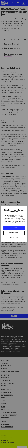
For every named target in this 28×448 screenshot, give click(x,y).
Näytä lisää (14, 237)
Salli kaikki (14, 228)
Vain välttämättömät (14, 232)
